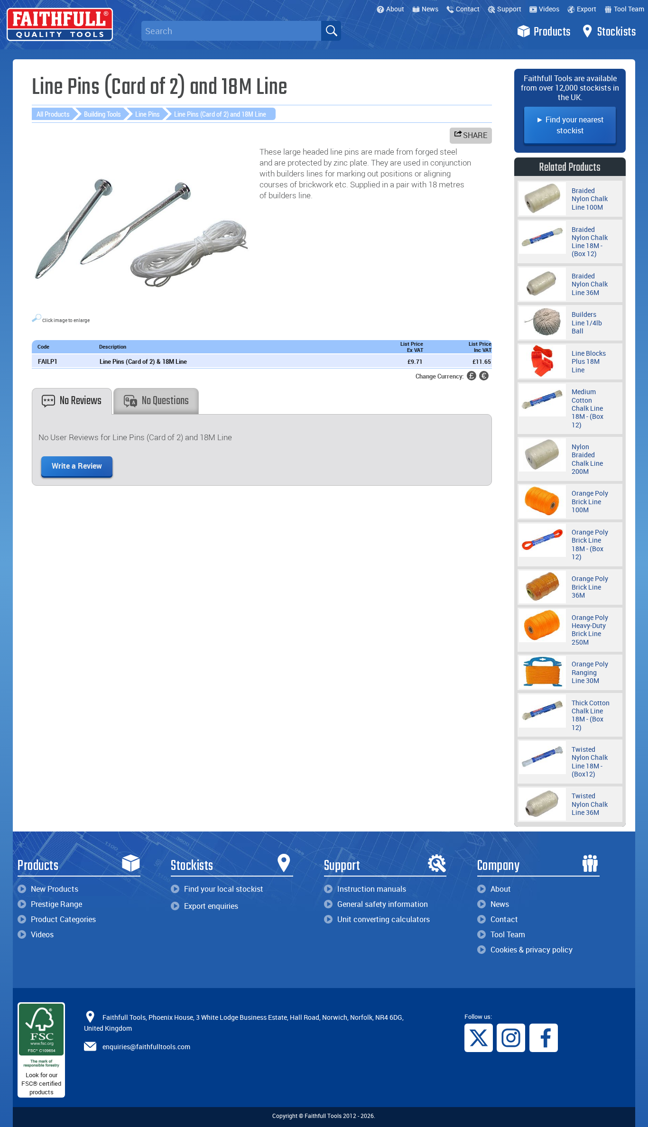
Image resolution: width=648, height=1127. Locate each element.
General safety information (382, 904)
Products (552, 32)
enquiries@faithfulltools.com (146, 1046)
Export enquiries (211, 906)
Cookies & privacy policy (532, 949)
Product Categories (63, 919)
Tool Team (629, 8)
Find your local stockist (223, 889)
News (430, 8)
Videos (549, 8)
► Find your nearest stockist (570, 125)
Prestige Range (56, 904)
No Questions (165, 401)
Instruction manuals (371, 889)
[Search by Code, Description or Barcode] (331, 31)
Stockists (616, 32)
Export (586, 8)
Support (509, 8)
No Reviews (81, 401)
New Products (54, 889)
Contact (468, 8)
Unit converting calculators (383, 919)
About (395, 8)
